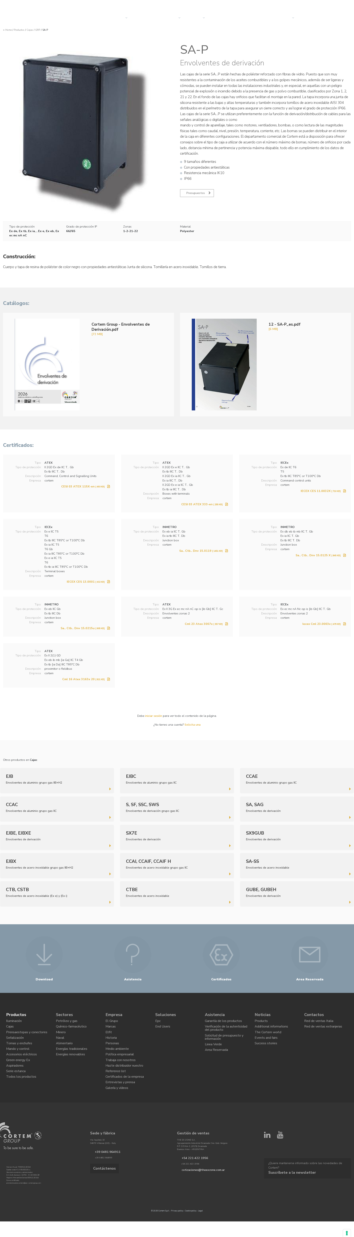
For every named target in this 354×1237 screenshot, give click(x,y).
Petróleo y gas (66, 1022)
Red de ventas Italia (318, 1022)
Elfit (109, 1036)
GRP (37, 30)
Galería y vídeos (117, 1106)
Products (261, 1022)
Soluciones (144, 18)
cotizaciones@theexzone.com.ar (198, 1189)
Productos (19, 30)
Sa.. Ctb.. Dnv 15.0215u (83, 628)
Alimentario (64, 1050)
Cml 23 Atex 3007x (204, 624)
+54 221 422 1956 (191, 1177)
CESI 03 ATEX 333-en (202, 504)
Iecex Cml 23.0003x (321, 624)
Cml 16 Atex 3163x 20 (83, 679)
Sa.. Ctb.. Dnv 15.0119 (201, 551)
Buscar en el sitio (312, 4)
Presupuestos (313, 18)
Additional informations (271, 1029)
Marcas (111, 1029)
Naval (60, 1043)
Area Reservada (216, 1058)
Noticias (219, 18)
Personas (112, 1050)
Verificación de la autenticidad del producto (226, 1031)
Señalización (15, 1043)
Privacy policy (177, 1230)
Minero (61, 1036)
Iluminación (14, 1022)
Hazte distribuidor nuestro (124, 1078)
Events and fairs (266, 1043)
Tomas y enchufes (19, 1050)
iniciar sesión (153, 716)
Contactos (282, 18)
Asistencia (215, 1014)
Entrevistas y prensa (120, 1099)
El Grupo (112, 1022)
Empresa (194, 18)
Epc (158, 1022)
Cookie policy (190, 1230)
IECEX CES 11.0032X (321, 491)
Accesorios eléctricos (21, 1064)
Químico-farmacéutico (71, 1029)
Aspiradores (15, 1078)
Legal (200, 1230)
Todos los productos (21, 1092)
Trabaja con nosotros (121, 1071)
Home (8, 30)
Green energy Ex (18, 1071)
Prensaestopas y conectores (26, 1036)
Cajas (30, 30)
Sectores (169, 18)
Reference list (116, 1085)
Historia (111, 1043)
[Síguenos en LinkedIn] (267, 1156)
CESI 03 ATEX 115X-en (83, 486)
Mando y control (18, 1057)
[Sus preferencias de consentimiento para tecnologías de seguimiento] (347, 1233)
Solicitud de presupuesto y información (224, 1042)
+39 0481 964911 (103, 1171)
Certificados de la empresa (125, 1092)
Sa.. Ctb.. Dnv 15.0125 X (318, 555)
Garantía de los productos (223, 1022)
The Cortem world (268, 1036)
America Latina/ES (337, 4)
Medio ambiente (117, 1057)
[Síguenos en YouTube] (280, 1156)
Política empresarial (120, 1064)
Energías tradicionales (71, 1057)
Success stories (266, 1050)
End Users (162, 1029)
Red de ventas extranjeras (323, 1029)
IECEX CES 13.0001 (86, 582)
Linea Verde (213, 1051)
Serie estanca (16, 1085)
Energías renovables (70, 1064)
